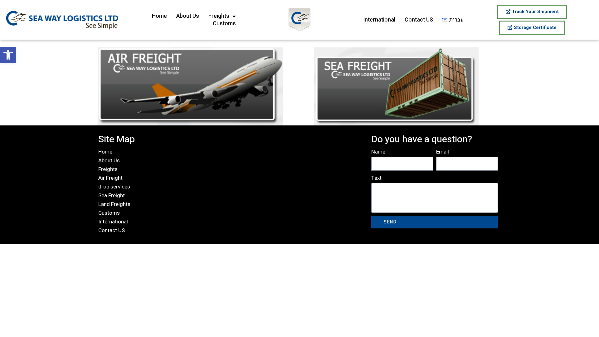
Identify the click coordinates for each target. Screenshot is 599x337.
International (379, 20)
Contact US (419, 20)
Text (376, 178)
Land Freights (114, 204)
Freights (218, 16)
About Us (187, 16)
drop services (114, 187)
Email (442, 152)
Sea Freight (111, 195)
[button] (8, 55)
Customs (224, 23)
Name (378, 152)
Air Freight (110, 178)
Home (159, 16)
